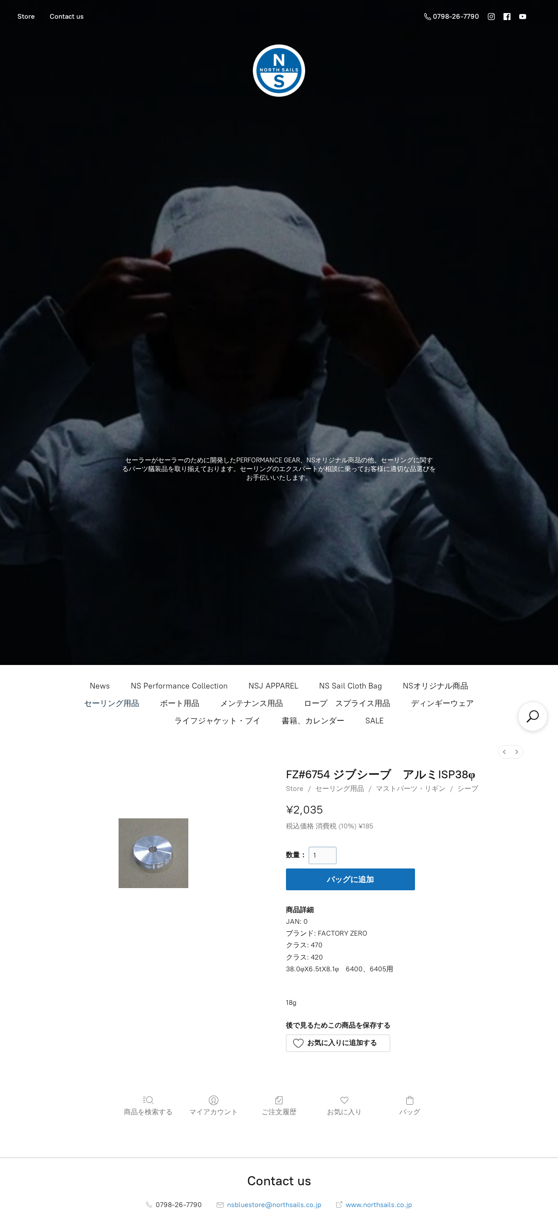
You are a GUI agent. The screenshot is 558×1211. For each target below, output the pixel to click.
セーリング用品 (111, 703)
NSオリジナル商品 (435, 686)
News (100, 686)
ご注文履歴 (279, 1112)
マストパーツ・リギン (411, 788)
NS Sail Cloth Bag (350, 686)
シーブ (467, 788)
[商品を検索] (533, 716)
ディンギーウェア (442, 703)
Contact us (67, 16)
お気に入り (344, 1112)
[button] (338, 1043)
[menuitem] (504, 752)
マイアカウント (213, 1112)
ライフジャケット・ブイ (217, 721)
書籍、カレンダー (313, 721)
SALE (374, 721)
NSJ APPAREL (273, 686)
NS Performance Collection (179, 686)
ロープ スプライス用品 (347, 703)
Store (26, 16)
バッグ (409, 1112)
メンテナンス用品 (251, 703)
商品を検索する (148, 1112)
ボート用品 (179, 703)
